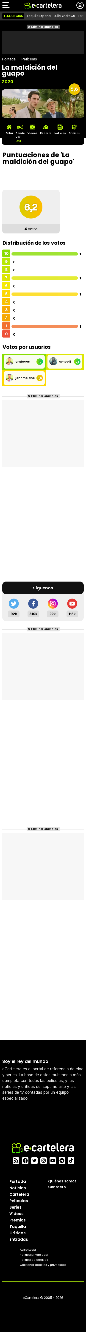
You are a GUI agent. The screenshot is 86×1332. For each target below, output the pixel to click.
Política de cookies (34, 1260)
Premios (17, 1220)
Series (15, 1207)
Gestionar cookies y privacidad (43, 1265)
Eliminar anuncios (44, 26)
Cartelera (19, 1194)
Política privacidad (34, 1254)
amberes (22, 361)
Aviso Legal (28, 1249)
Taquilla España (39, 16)
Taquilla (17, 1226)
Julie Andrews (64, 16)
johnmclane (25, 378)
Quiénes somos (62, 1181)
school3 (65, 361)
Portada (9, 59)
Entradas (18, 1239)
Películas (29, 59)
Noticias (17, 1188)
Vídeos (16, 1213)
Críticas (17, 1233)
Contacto (57, 1186)
